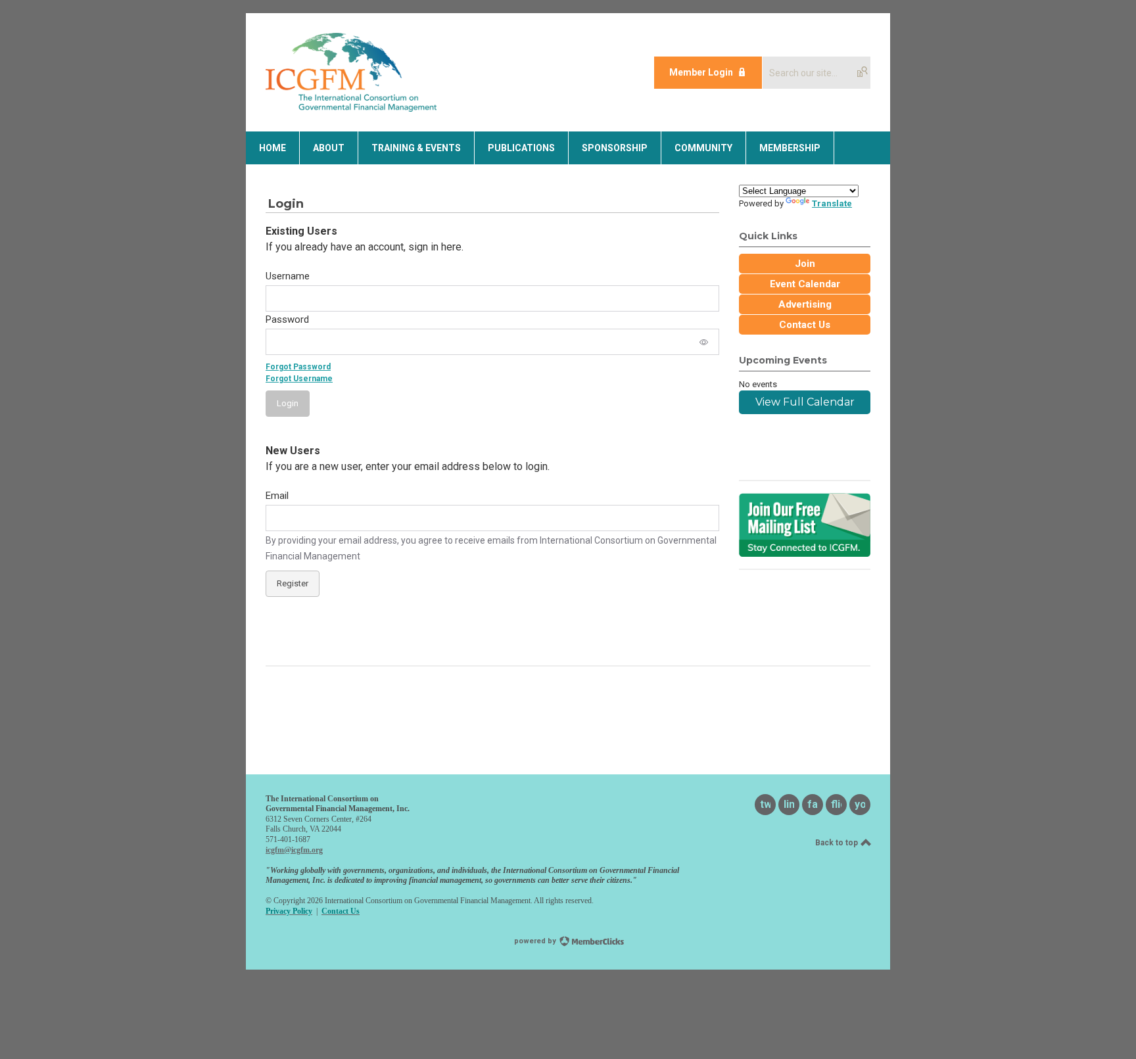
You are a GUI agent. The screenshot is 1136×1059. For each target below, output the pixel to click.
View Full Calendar (805, 402)
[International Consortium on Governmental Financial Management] (351, 108)
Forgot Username (299, 378)
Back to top (837, 842)
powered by (536, 941)
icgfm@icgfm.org (294, 850)
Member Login (701, 72)
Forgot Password (298, 366)
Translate (832, 203)
